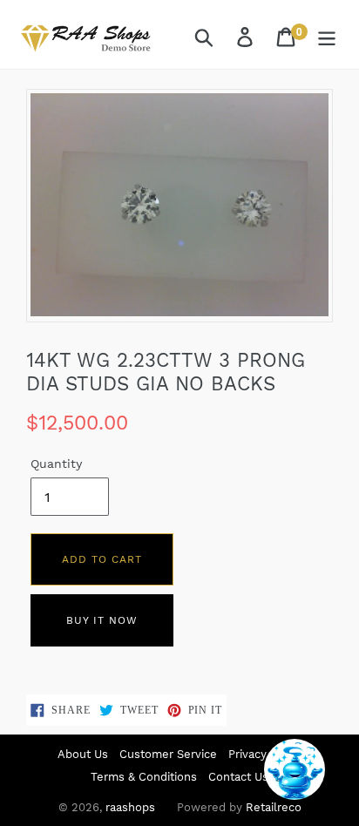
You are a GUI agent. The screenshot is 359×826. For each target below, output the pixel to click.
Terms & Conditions (144, 776)
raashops (130, 807)
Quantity (56, 464)
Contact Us (238, 776)
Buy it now (102, 620)
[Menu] (328, 37)
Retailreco (273, 807)
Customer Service (168, 754)
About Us (83, 754)
